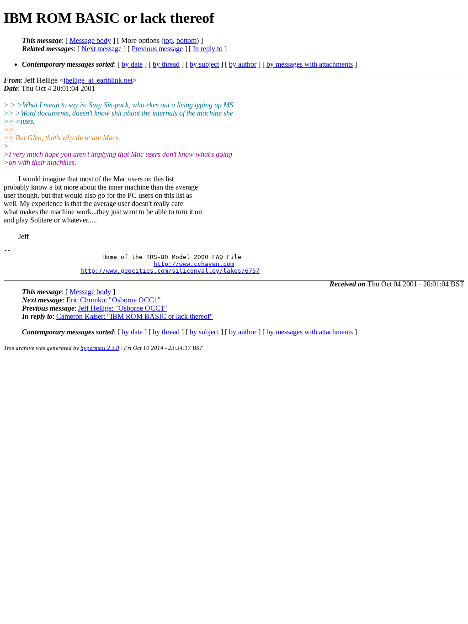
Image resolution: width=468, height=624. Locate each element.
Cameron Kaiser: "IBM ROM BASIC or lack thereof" (134, 316)
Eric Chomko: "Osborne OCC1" (113, 300)
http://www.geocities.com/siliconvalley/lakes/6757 (170, 270)
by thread (166, 64)
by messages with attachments (309, 64)
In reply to (208, 49)
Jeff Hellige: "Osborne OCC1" (122, 308)
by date (132, 64)
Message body (90, 40)
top (168, 40)
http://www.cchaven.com (194, 263)
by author (242, 64)
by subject (204, 64)
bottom (186, 40)
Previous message (157, 49)
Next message (101, 49)
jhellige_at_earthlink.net (98, 80)
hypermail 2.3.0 (99, 347)
